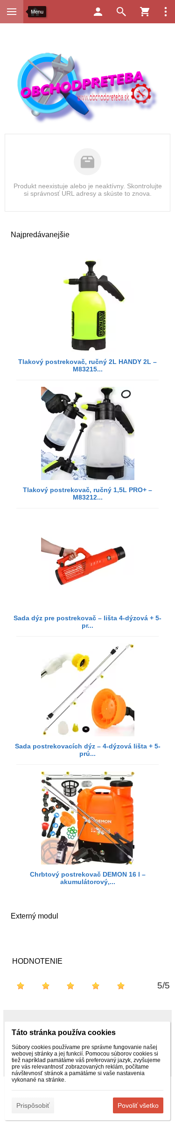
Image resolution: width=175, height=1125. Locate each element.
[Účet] (98, 11)
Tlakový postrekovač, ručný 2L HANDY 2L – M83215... (87, 365)
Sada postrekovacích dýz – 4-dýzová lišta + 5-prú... (88, 749)
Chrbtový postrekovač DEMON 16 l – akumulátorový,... (88, 878)
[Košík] (144, 11)
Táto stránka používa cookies (64, 1032)
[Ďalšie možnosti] (165, 11)
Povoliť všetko (138, 1105)
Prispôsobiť (32, 1105)
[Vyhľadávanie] (121, 11)
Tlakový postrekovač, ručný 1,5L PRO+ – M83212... (87, 493)
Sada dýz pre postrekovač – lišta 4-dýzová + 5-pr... (87, 621)
